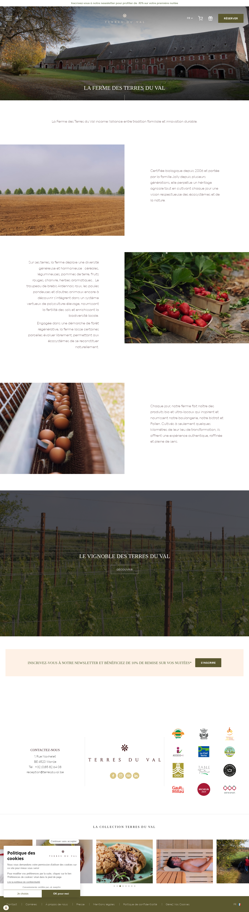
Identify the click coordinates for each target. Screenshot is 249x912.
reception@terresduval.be (45, 772)
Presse (80, 904)
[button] (114, 886)
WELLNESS (124, 861)
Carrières (31, 904)
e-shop (200, 18)
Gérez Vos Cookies (178, 904)
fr (188, 18)
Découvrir (124, 569)
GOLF (184, 861)
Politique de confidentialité (140, 904)
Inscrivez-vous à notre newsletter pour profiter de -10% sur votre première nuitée (124, 3)
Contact (11, 904)
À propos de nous (57, 904)
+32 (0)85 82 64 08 (48, 767)
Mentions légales (104, 904)
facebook (113, 775)
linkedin (136, 775)
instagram (121, 775)
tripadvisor (128, 775)
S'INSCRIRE (208, 663)
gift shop (210, 18)
